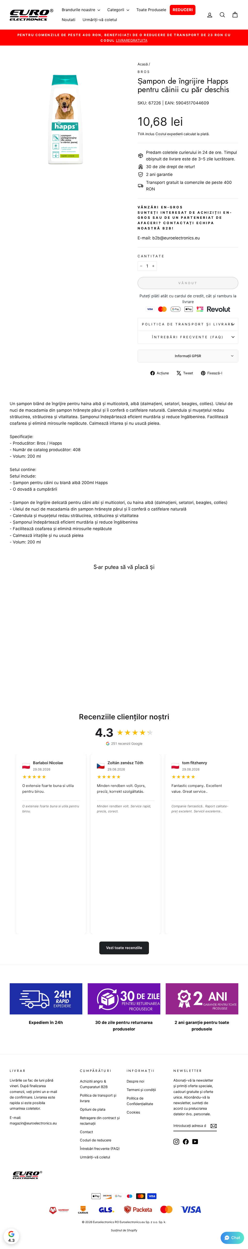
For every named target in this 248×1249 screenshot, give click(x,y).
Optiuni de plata (92, 1109)
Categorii (116, 9)
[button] (232, 1238)
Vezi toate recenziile (124, 947)
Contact (86, 1132)
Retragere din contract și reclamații (100, 1120)
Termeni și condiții (141, 1090)
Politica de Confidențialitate (140, 1101)
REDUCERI (183, 9)
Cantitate (151, 256)
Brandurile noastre (79, 9)
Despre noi (135, 1081)
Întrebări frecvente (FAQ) (188, 337)
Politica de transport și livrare (188, 324)
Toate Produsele (151, 9)
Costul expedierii (169, 134)
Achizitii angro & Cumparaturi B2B (94, 1084)
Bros (144, 72)
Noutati (68, 19)
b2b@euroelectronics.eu (176, 238)
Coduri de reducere (95, 1140)
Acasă (143, 64)
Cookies (133, 1112)
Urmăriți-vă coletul (100, 19)
